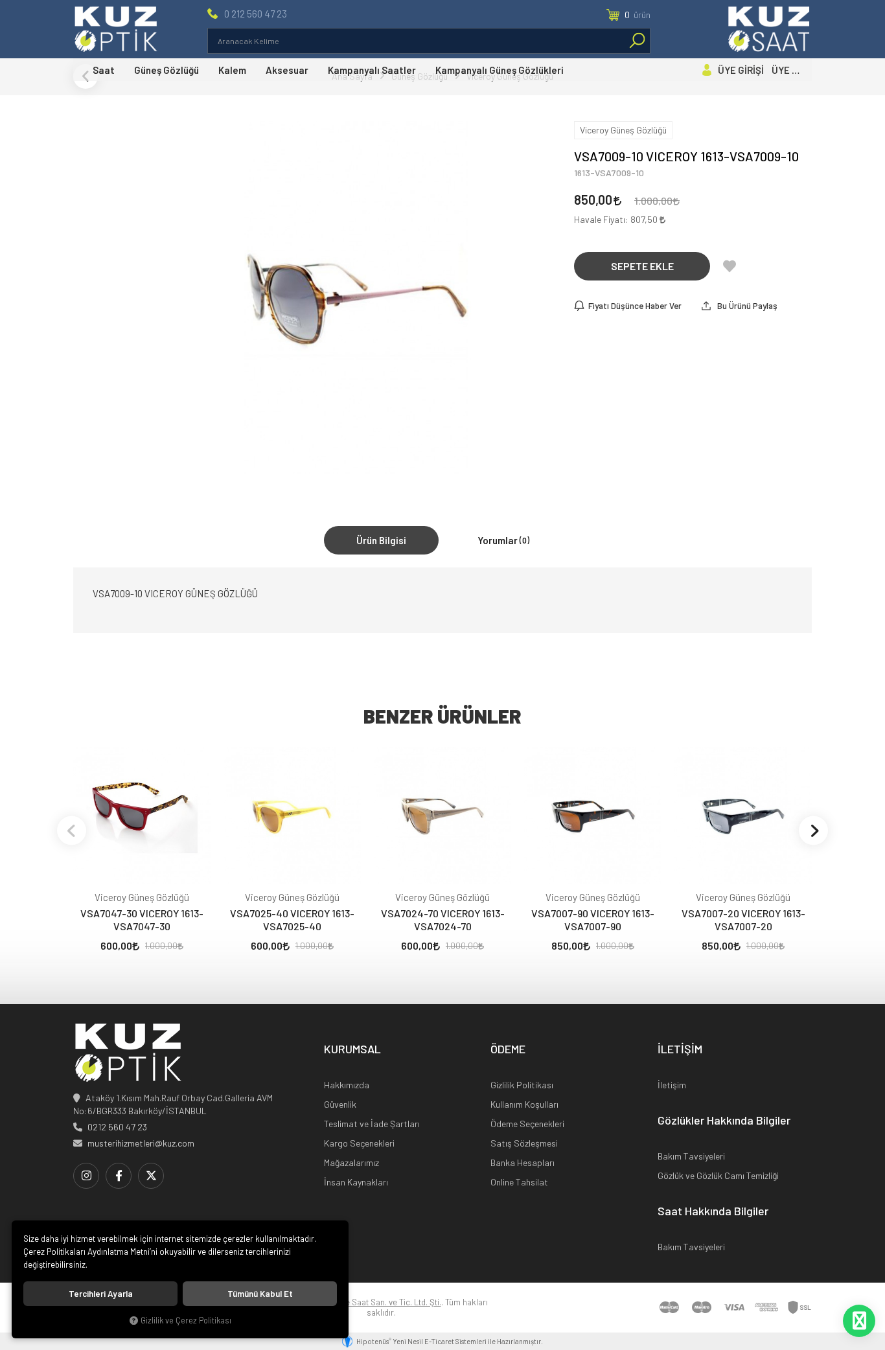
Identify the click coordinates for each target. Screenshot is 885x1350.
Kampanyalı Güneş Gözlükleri (499, 70)
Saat (104, 70)
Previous (71, 830)
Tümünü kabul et (260, 1293)
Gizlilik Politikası (521, 1084)
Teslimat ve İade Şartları (372, 1123)
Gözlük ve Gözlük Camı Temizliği (718, 1175)
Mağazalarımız (351, 1162)
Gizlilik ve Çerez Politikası (186, 1320)
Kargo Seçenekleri (359, 1143)
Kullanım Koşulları (524, 1104)
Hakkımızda (346, 1084)
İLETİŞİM (680, 1049)
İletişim (672, 1084)
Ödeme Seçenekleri (527, 1123)
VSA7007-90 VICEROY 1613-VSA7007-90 (592, 919)
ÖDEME (507, 1049)
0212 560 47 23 (117, 1126)
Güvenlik (340, 1104)
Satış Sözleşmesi (524, 1143)
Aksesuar (287, 70)
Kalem (232, 70)
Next (813, 830)
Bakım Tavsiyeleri (691, 1155)
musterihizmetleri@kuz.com (140, 1143)
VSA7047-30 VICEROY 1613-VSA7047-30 (141, 919)
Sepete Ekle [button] (642, 266)
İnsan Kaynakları (356, 1181)
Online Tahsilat (519, 1181)
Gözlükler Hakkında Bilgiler (724, 1120)
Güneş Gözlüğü (166, 70)
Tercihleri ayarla (101, 1293)
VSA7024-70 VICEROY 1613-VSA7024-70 (443, 919)
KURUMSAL (352, 1049)
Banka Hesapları (522, 1162)
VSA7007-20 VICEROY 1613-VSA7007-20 (743, 919)
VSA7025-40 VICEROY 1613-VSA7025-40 (292, 919)
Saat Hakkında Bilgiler (713, 1211)
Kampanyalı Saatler (372, 70)
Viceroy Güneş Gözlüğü (142, 897)
